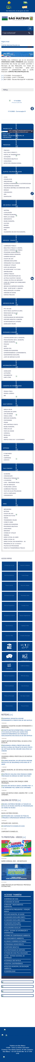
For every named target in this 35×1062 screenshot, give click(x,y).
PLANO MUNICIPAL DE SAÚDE (14, 914)
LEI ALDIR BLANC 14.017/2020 (12, 269)
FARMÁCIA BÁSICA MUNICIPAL (12, 254)
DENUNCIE (7, 530)
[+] (2, 75)
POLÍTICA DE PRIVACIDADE (11, 545)
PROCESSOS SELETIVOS (11, 526)
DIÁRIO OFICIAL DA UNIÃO (11, 537)
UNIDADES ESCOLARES (10, 261)
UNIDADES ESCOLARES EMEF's (15, 917)
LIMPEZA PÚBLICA (9, 273)
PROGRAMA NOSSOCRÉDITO (12, 252)
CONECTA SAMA (8, 522)
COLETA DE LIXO (8, 258)
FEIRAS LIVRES (8, 416)
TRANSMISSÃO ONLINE (10, 520)
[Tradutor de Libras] (32, 193)
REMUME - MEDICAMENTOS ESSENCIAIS (13, 905)
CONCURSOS (7, 528)
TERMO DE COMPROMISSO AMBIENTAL (17, 935)
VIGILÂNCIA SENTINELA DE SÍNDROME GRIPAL (17, 188)
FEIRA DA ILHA (8, 428)
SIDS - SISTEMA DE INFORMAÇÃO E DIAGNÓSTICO (16, 931)
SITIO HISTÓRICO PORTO (11, 424)
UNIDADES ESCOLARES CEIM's (15, 920)
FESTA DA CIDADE (9, 431)
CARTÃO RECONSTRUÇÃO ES (12, 276)
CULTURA (6, 223)
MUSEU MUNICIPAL (9, 221)
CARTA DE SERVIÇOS (10, 267)
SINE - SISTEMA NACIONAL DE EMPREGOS (14, 957)
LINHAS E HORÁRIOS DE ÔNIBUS (15, 941)
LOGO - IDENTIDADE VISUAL (12, 482)
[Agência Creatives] (17, 1058)
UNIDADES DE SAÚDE (12, 902)
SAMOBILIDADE (8, 271)
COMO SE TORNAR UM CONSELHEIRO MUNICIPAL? (15, 283)
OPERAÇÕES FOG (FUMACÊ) (12, 263)
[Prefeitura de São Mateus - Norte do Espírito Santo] (17, 18)
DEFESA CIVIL (7, 348)
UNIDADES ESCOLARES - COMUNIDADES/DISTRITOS (12, 924)
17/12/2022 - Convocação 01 (17, 111)
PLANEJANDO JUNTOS (10, 486)
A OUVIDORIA (7, 480)
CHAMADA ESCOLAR (9, 256)
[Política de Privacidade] (9, 7)
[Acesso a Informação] (9, 2)
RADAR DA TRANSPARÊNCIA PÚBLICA (14, 548)
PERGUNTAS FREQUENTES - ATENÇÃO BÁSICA (17, 910)
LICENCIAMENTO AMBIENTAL (14, 938)
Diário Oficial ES (9, 539)
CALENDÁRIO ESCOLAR (12, 928)
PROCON (6, 344)
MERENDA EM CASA (11, 899)
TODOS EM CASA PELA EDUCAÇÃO (16, 953)
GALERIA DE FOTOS (9, 515)
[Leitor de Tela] (32, 278)
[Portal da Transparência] (25, 3)
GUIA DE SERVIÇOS (9, 484)
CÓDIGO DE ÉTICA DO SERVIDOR (13, 280)
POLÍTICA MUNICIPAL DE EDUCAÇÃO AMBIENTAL (16, 967)
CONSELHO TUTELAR (10, 265)
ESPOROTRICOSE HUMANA (11, 185)
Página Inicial (5, 41)
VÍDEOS (6, 518)
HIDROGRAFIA (8, 219)
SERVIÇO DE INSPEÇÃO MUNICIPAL (14, 286)
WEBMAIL (6, 535)
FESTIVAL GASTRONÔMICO (14, 963)
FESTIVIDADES (8, 420)
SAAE (5, 346)
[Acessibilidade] (32, 108)
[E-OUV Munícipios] (25, 7)
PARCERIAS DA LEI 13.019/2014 (12, 543)
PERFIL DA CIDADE (9, 217)
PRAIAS (6, 422)
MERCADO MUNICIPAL (10, 418)
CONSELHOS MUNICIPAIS (11, 524)
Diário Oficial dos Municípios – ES (14, 541)
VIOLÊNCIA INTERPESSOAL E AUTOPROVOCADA (17, 183)
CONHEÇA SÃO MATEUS (13, 960)
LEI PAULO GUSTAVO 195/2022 (12, 278)
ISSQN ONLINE (8, 315)
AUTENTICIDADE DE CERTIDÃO (15, 950)
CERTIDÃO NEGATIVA (12, 947)
